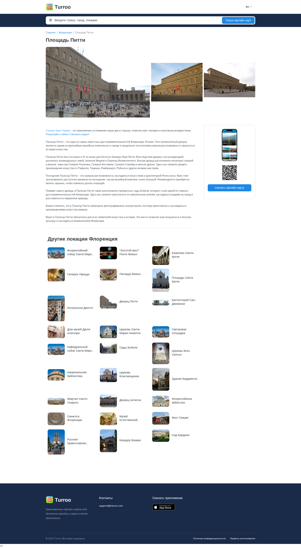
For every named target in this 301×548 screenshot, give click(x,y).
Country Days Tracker (58, 130)
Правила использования (242, 538)
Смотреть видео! (79, 134)
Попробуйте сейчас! (57, 134)
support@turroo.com (111, 505)
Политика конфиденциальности (209, 538)
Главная (50, 32)
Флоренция (65, 32)
